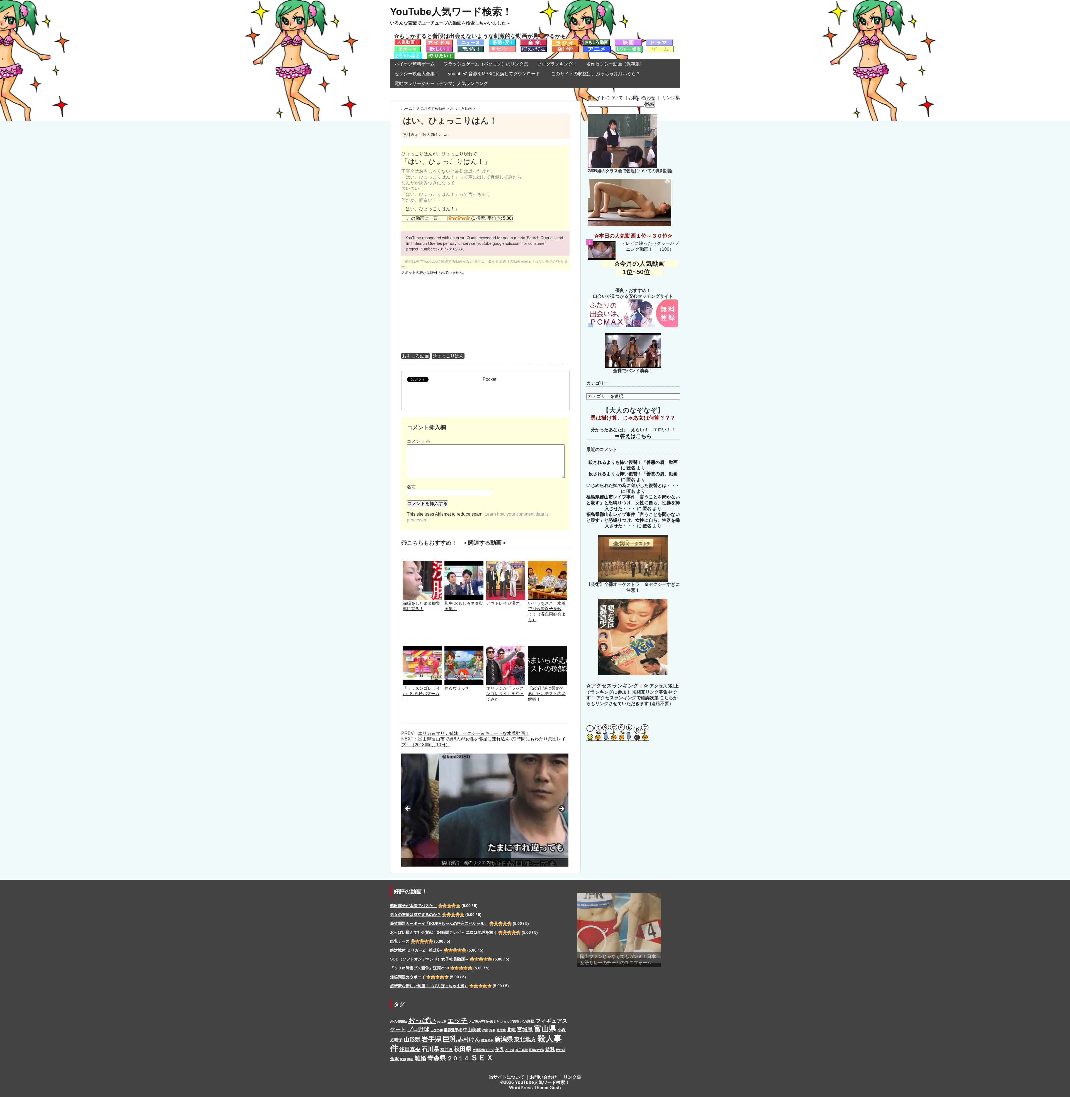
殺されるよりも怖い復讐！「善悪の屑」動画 (633, 462)
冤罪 (492, 1030)
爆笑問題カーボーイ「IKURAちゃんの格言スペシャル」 (439, 923)
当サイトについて (605, 97)
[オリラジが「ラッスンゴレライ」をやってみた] (505, 648)
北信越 (501, 1030)
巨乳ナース (400, 941)
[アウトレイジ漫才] (505, 563)
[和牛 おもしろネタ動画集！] (463, 563)
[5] (468, 218)
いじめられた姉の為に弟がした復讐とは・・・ (633, 485)
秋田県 (462, 1049)
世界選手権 (453, 1030)
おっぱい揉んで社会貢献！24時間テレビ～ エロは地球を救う (443, 932)
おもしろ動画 (415, 356)
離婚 (420, 1058)
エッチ (458, 1020)
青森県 (436, 1058)
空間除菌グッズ (483, 1050)
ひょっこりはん (448, 356)
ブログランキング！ (557, 64)
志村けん (469, 1039)
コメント (418, 441)
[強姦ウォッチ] (463, 648)
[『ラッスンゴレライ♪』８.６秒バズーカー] (422, 648)
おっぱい (422, 1020)
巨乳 (450, 1039)
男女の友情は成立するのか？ (415, 914)
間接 (403, 1059)
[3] (459, 218)
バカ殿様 (527, 1021)
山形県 (412, 1039)
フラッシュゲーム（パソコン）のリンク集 (486, 64)
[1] (450, 218)
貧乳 (550, 1049)
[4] (463, 218)
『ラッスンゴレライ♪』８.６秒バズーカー (421, 694)
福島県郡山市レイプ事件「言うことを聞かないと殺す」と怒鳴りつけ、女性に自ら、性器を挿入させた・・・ (633, 502)
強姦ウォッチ (457, 688)
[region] (484, 810)
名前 (411, 486)
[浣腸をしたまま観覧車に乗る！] (422, 563)
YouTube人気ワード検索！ (451, 11)
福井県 (446, 1049)
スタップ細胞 (509, 1021)
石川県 (430, 1049)
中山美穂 (472, 1029)
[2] (454, 218)
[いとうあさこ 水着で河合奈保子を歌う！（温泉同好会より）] (547, 563)
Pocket (489, 379)
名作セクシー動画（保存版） (615, 64)
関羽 (410, 1059)
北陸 (511, 1029)
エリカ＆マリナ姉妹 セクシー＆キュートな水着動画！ (473, 733)
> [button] (561, 809)
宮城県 (525, 1029)
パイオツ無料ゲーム (415, 64)
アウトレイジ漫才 (503, 603)
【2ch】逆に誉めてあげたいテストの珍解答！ (547, 694)
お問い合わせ (642, 97)
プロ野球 (418, 1029)
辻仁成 (560, 1050)
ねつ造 (441, 1021)
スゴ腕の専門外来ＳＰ (484, 1021)
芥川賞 (509, 1050)
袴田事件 (521, 1050)
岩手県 (432, 1039)
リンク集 (671, 97)
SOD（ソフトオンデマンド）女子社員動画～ (429, 959)
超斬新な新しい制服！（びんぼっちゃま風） (429, 986)
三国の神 (437, 1030)
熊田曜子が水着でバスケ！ (413, 905)
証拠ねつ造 (536, 1050)
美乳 (499, 1049)
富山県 (545, 1028)
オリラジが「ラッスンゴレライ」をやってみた (505, 694)
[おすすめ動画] (407, 42)
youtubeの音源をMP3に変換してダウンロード (494, 73)
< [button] (408, 809)
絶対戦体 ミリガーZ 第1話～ (416, 950)
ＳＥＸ (482, 1057)
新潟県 (504, 1039)
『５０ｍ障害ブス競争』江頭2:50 (419, 968)
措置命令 (487, 1040)
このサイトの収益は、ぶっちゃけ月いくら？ (598, 73)
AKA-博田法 (398, 1021)
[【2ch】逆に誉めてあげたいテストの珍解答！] (547, 648)
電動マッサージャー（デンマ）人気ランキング (441, 83)
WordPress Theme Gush (535, 1087)
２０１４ (458, 1058)
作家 (485, 1030)
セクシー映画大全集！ (417, 73)
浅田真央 (409, 1049)
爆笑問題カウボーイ (407, 977)
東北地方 (525, 1039)
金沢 (394, 1058)
